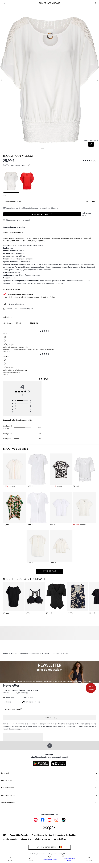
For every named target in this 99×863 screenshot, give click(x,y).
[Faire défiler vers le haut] (49, 745)
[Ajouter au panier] (90, 144)
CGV (4, 835)
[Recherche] (95, 3)
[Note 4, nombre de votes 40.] (87, 160)
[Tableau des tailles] (93, 201)
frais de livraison (21, 165)
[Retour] (4, 3)
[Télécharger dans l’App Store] (59, 763)
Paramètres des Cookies (65, 835)
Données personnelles (20, 729)
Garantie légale (60, 839)
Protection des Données (42, 835)
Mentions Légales (10, 839)
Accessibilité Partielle (19, 835)
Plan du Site (26, 839)
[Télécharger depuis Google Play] (41, 763)
